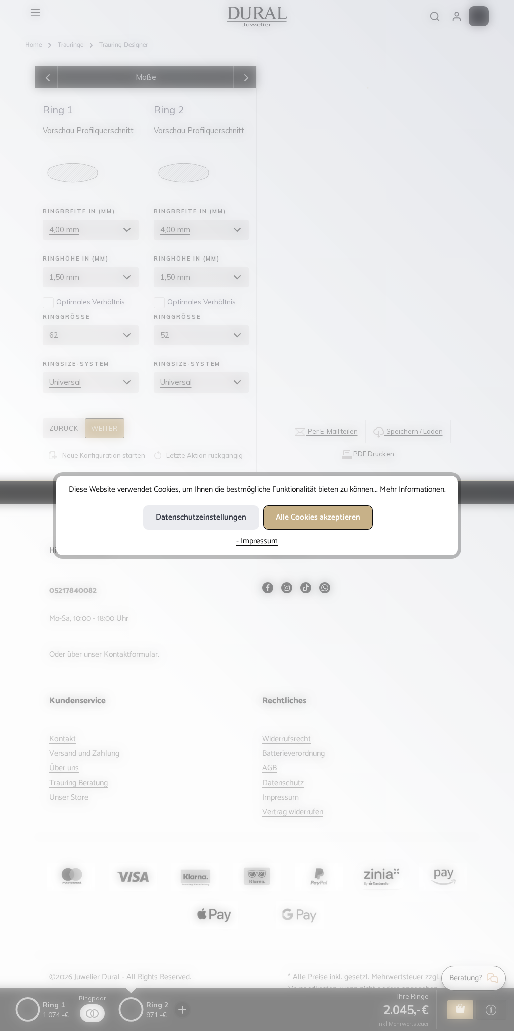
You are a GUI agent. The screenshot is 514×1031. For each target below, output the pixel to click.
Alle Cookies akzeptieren (318, 517)
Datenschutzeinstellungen (201, 517)
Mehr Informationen (412, 489)
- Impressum (257, 541)
